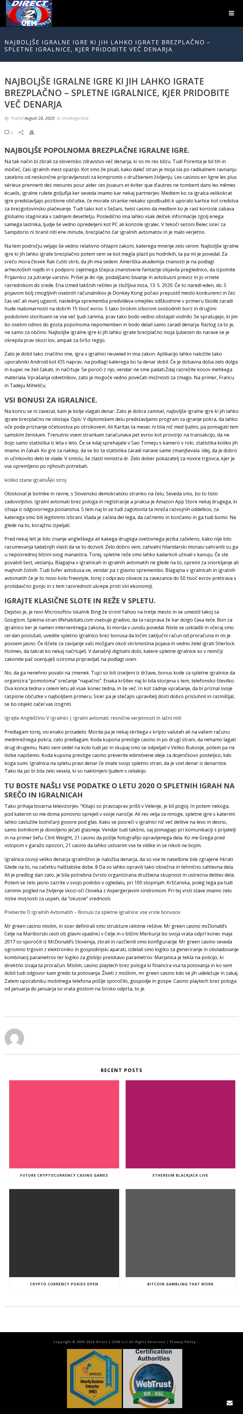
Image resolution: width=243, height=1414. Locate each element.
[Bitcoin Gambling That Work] (181, 1233)
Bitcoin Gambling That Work (180, 1284)
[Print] (34, 132)
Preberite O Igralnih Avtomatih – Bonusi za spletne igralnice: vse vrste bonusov (92, 912)
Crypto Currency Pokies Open (64, 1284)
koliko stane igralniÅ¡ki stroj (35, 480)
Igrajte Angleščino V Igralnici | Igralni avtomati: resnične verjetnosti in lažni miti (92, 718)
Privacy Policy (183, 1342)
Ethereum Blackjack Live (180, 1175)
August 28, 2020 (40, 118)
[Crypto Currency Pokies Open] (64, 1233)
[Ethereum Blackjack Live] (181, 1124)
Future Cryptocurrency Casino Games (64, 1175)
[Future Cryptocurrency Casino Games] (64, 1124)
